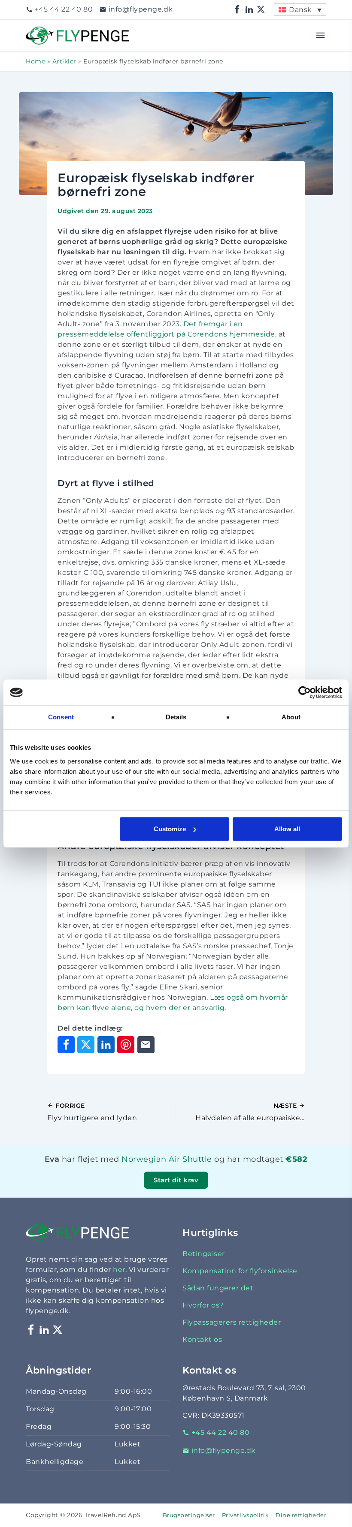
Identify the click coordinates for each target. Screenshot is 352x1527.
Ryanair (173, 1170)
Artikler (64, 61)
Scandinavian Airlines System (167, 1170)
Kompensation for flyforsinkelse (239, 1271)
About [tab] (291, 717)
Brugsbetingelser (189, 1515)
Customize (170, 829)
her (119, 1269)
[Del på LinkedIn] (106, 1044)
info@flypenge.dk (141, 9)
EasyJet (175, 1170)
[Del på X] (85, 1044)
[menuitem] (300, 9)
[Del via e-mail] (146, 1044)
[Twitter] (261, 9)
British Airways (171, 1170)
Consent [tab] (61, 717)
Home (35, 61)
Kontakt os (202, 1339)
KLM (170, 1170)
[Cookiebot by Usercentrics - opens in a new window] (304, 692)
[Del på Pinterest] (125, 1044)
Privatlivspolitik (245, 1515)
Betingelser (203, 1254)
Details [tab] (176, 717)
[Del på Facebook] (66, 1044)
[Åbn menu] (321, 35)
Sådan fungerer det (217, 1288)
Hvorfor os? (203, 1305)
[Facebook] (237, 9)
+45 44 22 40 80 (64, 9)
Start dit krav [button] (176, 1180)
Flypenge (43, 31)
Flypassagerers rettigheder (231, 1322)
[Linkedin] (249, 9)
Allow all (287, 829)
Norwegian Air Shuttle (166, 1158)
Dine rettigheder (301, 1515)
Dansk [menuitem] (300, 10)
